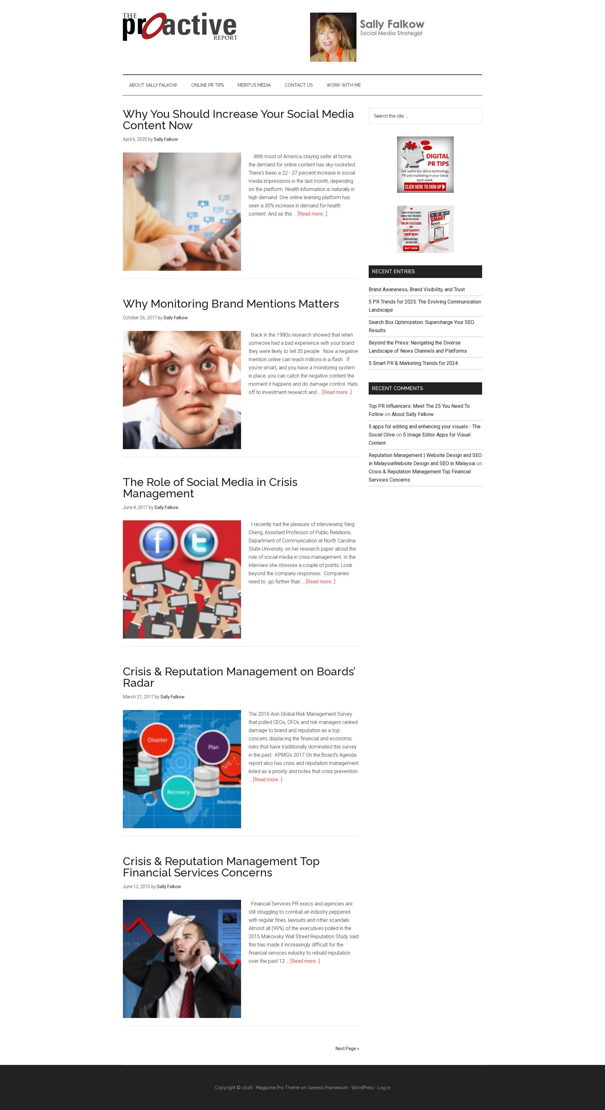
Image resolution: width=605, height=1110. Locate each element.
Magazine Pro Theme (278, 1087)
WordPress (362, 1087)
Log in (383, 1087)
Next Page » (347, 1048)
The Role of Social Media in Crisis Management (210, 487)
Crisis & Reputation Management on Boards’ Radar (239, 677)
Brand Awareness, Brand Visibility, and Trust (417, 289)
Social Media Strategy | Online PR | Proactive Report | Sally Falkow (183, 27)
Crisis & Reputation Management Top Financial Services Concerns (221, 866)
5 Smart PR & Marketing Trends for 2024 (413, 363)
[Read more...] (312, 214)
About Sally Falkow (413, 414)
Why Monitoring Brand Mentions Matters (231, 303)
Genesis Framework (328, 1087)
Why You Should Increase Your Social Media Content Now (238, 119)
